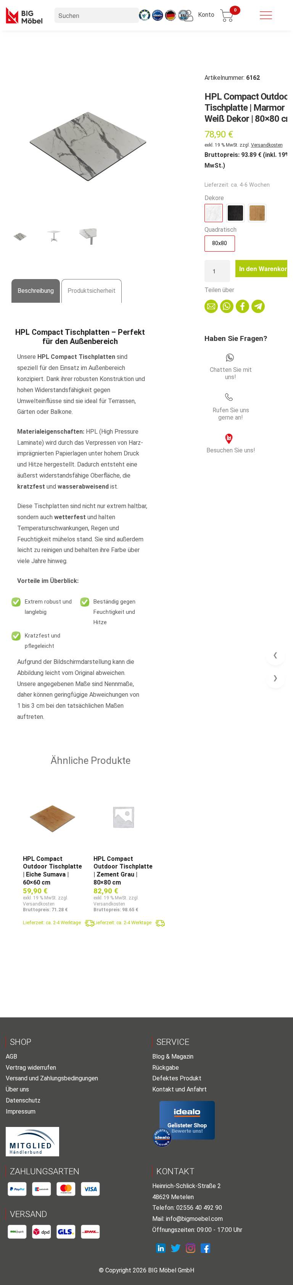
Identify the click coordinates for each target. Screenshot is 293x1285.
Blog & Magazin (172, 1056)
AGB (11, 1056)
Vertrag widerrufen (31, 1067)
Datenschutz (23, 1100)
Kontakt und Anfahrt (179, 1089)
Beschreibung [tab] (36, 290)
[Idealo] (187, 1120)
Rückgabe (165, 1067)
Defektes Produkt (176, 1078)
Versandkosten (267, 145)
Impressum (20, 1111)
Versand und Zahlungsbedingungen (52, 1078)
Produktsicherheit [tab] (92, 290)
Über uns (17, 1089)
